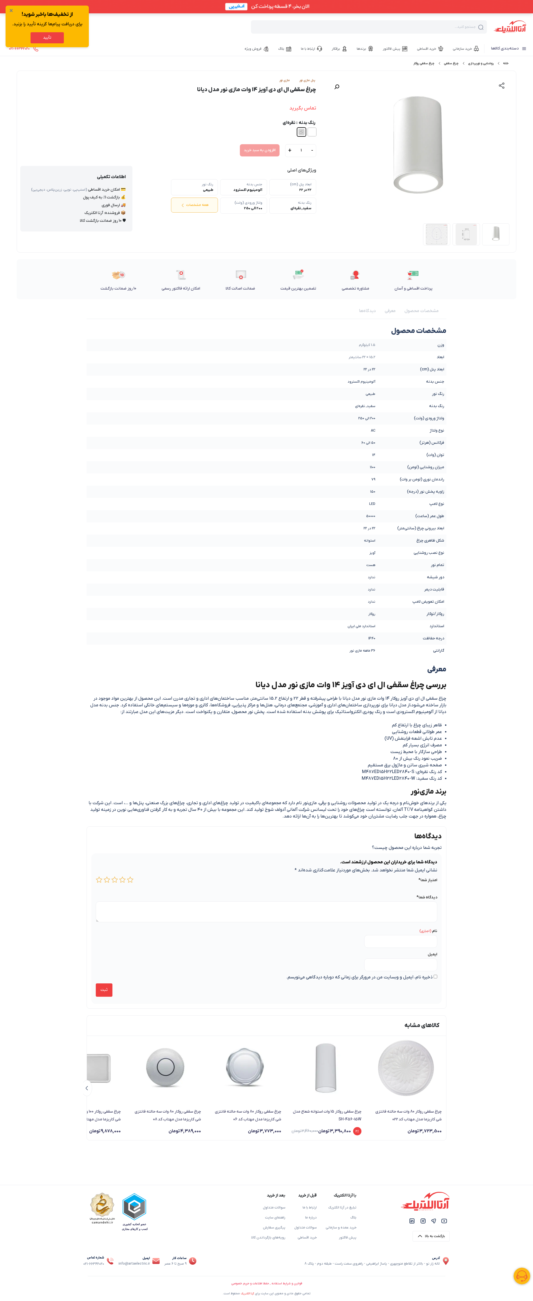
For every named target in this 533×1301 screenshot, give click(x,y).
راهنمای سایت (275, 1217)
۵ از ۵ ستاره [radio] (99, 879)
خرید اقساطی (307, 1237)
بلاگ (353, 1217)
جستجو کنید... (465, 27)
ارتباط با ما (310, 1207)
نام (434, 931)
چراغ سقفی (451, 63)
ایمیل (432, 954)
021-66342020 (93, 1264)
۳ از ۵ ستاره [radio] (114, 879)
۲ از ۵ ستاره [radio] (122, 879)
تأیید (47, 37)
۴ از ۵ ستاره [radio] (107, 879)
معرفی (390, 311)
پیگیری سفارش (274, 1227)
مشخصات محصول (421, 311)
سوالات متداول (305, 1227)
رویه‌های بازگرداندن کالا (268, 1237)
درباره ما (311, 1217)
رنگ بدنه (307, 123)
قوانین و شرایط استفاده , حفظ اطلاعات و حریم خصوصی (266, 1283)
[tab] (421, 311)
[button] (337, 87)
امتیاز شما (427, 880)
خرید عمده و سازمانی (341, 1227)
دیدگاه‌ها (367, 311)
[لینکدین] (412, 1220)
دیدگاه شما (426, 897)
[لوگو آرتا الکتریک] (510, 26)
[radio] (312, 132)
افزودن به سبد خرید (260, 150)
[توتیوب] (444, 1220)
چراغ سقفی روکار (423, 63)
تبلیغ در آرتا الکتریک (342, 1207)
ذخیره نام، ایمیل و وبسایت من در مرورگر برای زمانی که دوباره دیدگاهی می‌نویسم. (359, 977)
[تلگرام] (433, 1220)
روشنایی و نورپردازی (481, 63)
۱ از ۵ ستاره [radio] (130, 879)
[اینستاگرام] (423, 1220)
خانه (506, 63)
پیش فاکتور (347, 1237)
